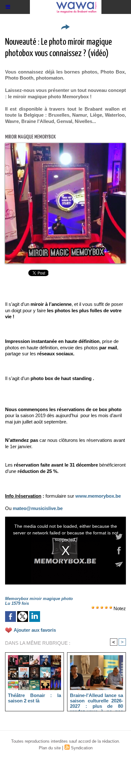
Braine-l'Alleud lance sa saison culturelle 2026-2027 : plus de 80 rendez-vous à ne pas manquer (96, 700)
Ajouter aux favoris (35, 630)
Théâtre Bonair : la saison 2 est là (34, 698)
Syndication (82, 748)
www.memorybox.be (98, 496)
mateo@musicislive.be (38, 508)
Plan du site (50, 748)
